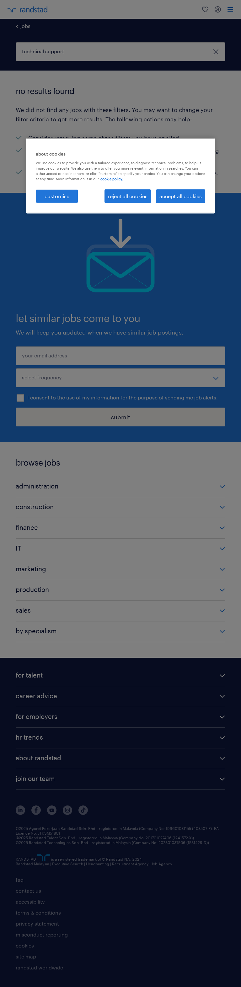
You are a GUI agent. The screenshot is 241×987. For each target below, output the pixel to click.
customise (57, 196)
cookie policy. (111, 179)
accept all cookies (180, 196)
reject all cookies (127, 196)
